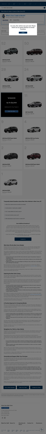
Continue (23, 32)
